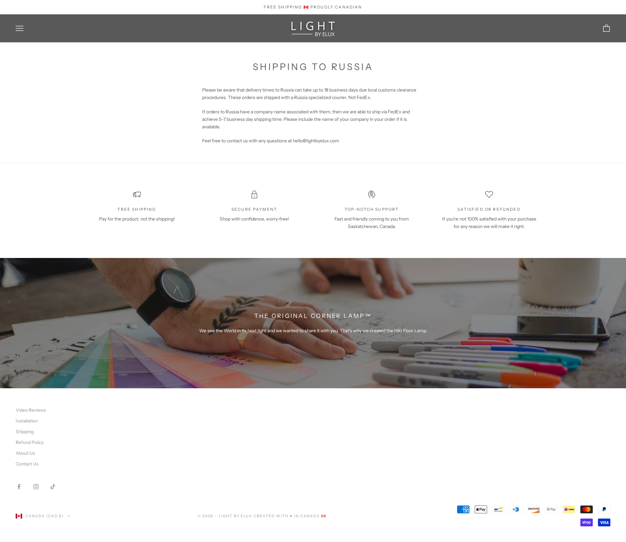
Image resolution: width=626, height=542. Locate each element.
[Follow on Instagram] (36, 486)
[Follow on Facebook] (19, 486)
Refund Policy (30, 442)
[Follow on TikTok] (53, 486)
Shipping (25, 432)
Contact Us (27, 464)
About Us (25, 453)
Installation (27, 421)
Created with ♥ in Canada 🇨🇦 (290, 516)
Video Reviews (31, 410)
